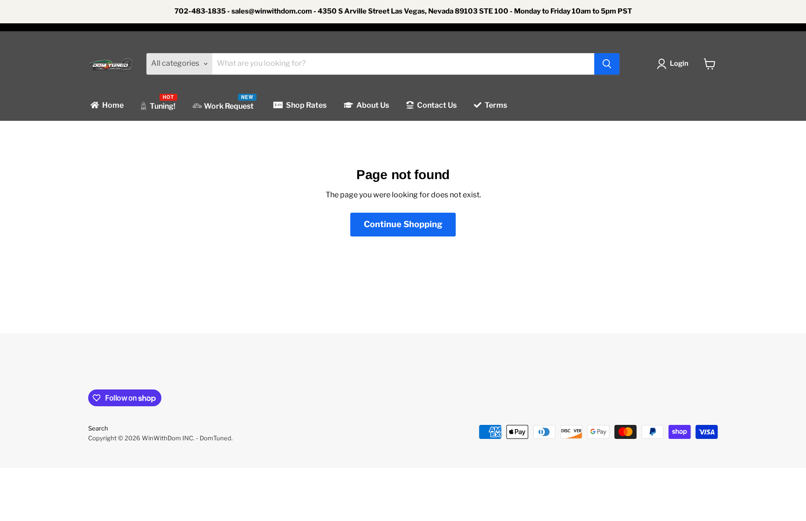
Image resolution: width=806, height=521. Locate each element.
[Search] (606, 64)
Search (98, 428)
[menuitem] (106, 106)
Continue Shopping (403, 224)
